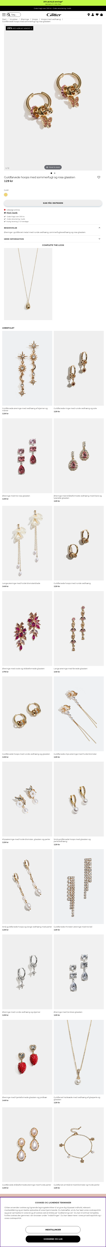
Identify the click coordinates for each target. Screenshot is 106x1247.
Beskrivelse (10, 228)
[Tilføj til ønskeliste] (98, 177)
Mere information (14, 239)
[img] (51, 173)
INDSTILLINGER (53, 1229)
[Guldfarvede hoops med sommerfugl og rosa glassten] (6, 194)
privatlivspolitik (91, 1215)
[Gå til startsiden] (53, 15)
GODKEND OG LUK (53, 1239)
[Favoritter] (98, 14)
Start (4, 19)
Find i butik (12, 213)
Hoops (35, 19)
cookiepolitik (15, 1218)
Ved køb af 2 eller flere (53, 4)
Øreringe (25, 19)
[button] (94, 14)
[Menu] (4, 15)
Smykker (14, 19)
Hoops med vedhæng (51, 19)
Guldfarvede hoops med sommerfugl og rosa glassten (26, 21)
